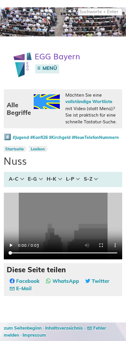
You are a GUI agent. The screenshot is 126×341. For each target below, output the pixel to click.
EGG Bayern (57, 56)
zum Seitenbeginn (23, 328)
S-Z (88, 179)
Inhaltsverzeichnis (64, 328)
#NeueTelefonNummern (95, 138)
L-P (70, 179)
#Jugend (21, 138)
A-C (13, 179)
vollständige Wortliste (88, 102)
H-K (51, 179)
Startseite (14, 149)
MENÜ (49, 68)
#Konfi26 (39, 138)
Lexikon (38, 149)
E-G (32, 179)
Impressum (34, 335)
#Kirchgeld (60, 138)
